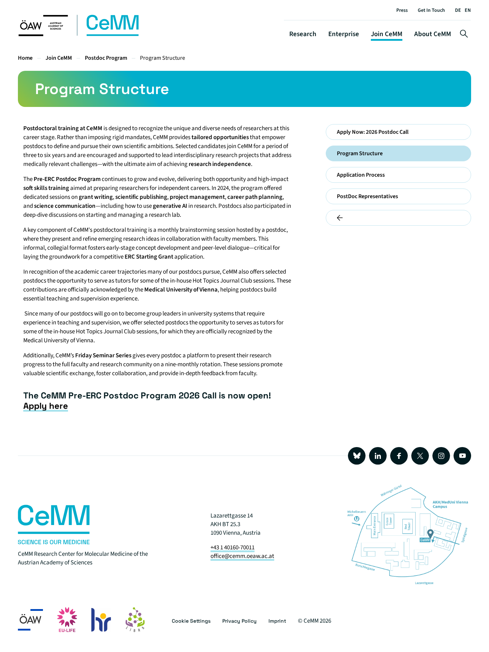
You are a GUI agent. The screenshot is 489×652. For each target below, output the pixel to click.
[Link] (53, 542)
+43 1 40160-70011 (232, 547)
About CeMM (432, 34)
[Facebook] (399, 456)
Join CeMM (386, 34)
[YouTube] (462, 456)
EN (468, 10)
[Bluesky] (356, 456)
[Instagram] (441, 456)
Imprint (277, 621)
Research (302, 34)
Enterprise (343, 34)
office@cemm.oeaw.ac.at (242, 556)
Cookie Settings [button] (191, 621)
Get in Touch (431, 10)
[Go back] (398, 218)
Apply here (45, 405)
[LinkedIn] (378, 456)
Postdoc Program (106, 58)
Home (25, 58)
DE (458, 10)
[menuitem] (398, 132)
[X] (420, 456)
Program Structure (162, 58)
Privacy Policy (239, 621)
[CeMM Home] (79, 34)
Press (402, 10)
